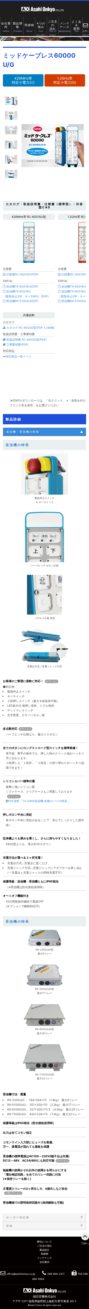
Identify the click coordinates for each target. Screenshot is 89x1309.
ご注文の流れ (44, 1245)
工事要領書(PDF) (17, 344)
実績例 (44, 1253)
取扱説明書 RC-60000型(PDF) (26, 339)
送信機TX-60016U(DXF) (21, 286)
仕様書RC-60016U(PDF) (22, 274)
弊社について (44, 1241)
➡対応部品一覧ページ (17, 356)
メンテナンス (44, 1257)
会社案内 (44, 1261)
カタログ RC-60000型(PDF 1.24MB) (30, 327)
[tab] (44, 432)
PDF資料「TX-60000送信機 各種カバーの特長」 (39, 801)
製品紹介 (44, 1249)
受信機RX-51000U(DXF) (21, 301)
